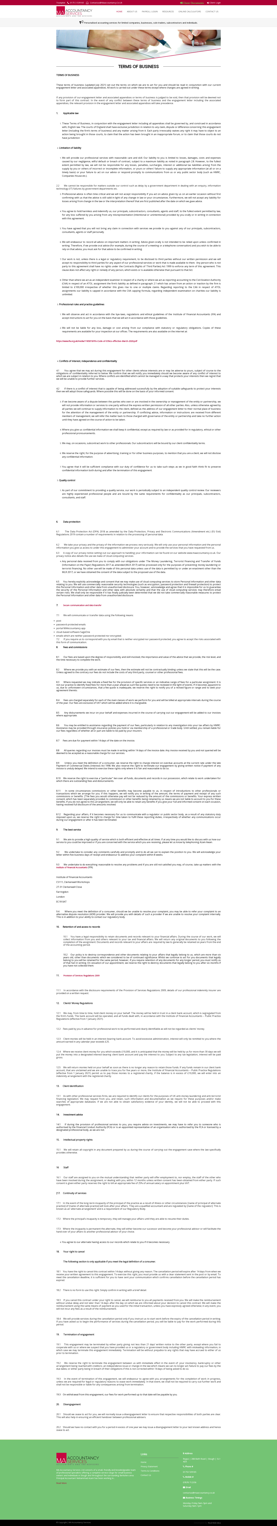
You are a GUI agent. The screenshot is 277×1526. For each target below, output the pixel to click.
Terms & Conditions (150, 1470)
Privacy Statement (149, 1466)
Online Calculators (189, 11)
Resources (168, 11)
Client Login (215, 2)
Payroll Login (150, 11)
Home (119, 11)
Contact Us (212, 11)
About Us (132, 11)
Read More (61, 1483)
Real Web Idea (214, 1523)
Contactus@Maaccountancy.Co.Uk (106, 2)
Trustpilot (60, 2)
